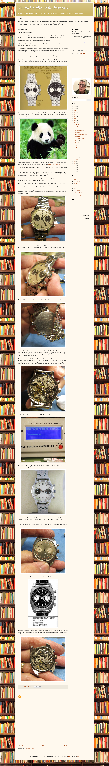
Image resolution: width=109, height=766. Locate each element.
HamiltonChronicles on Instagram (79, 42)
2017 (75, 161)
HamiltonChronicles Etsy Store (78, 48)
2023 (75, 112)
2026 (75, 106)
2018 (75, 122)
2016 (75, 163)
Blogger (78, 756)
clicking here (82, 53)
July (76, 147)
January (77, 159)
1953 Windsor (78, 128)
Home (43, 745)
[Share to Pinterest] (40, 687)
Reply (23, 700)
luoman (69, 756)
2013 (75, 170)
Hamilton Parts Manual (78, 195)
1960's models (77, 187)
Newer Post (21, 745)
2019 (75, 120)
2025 (75, 108)
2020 (75, 118)
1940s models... (77, 183)
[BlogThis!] (36, 687)
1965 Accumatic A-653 (80, 138)
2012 (75, 172)
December (77, 124)
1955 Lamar (77, 136)
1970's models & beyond (79, 188)
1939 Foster (77, 132)
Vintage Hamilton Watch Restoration (44, 7)
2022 (75, 114)
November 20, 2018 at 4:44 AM (32, 696)
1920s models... (77, 179)
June (76, 149)
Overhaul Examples (78, 192)
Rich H (23, 696)
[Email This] (35, 687)
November (77, 126)
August (76, 145)
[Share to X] (38, 687)
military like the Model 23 (54, 164)
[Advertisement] (43, 733)
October (77, 140)
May (76, 151)
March (76, 155)
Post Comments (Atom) (29, 748)
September (77, 143)
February (77, 157)
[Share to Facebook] (39, 687)
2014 (75, 167)
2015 (75, 165)
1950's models (77, 185)
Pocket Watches (77, 190)
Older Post (65, 745)
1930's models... (77, 181)
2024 (75, 110)
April (76, 153)
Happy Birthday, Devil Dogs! (81, 134)
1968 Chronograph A (79, 130)
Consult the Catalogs (78, 194)
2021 (75, 116)
